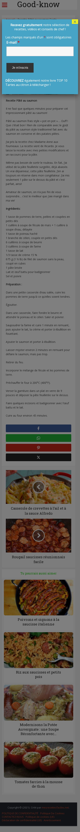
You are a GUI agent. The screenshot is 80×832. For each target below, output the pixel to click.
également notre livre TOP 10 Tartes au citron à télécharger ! (39, 55)
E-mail (13, 42)
